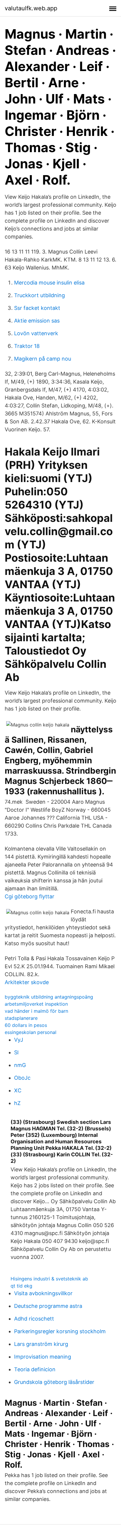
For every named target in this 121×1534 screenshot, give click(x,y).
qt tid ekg (21, 1286)
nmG (20, 1065)
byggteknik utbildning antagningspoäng (49, 997)
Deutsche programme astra (48, 1306)
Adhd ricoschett (34, 1319)
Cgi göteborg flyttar (29, 896)
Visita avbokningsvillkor (43, 1293)
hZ (17, 1103)
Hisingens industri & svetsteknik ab (49, 1279)
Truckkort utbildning (39, 295)
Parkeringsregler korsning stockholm (60, 1331)
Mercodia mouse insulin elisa (49, 282)
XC (17, 1090)
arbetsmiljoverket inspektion (36, 1004)
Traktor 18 (27, 346)
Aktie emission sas (37, 321)
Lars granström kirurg (41, 1344)
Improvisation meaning (42, 1357)
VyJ (18, 1040)
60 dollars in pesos (26, 1025)
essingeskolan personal (30, 1032)
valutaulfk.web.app (31, 8)
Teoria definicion (35, 1369)
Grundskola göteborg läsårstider (54, 1382)
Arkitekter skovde (27, 982)
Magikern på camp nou (42, 359)
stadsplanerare (21, 1018)
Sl (16, 1052)
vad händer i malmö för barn (36, 1011)
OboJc (22, 1078)
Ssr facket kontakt (37, 308)
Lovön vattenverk (36, 333)
